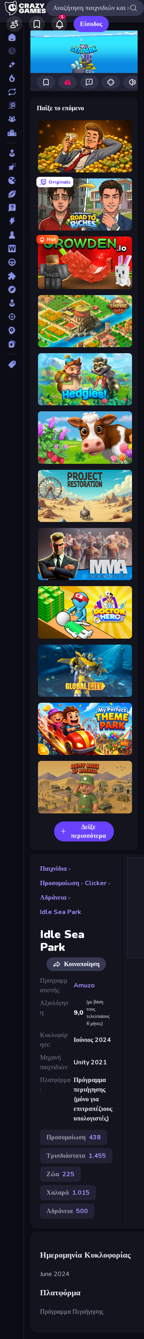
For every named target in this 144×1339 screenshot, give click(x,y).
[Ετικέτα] (12, 364)
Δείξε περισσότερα (88, 831)
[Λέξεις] (12, 248)
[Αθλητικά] (12, 194)
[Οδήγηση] (12, 262)
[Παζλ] (12, 276)
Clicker (95, 883)
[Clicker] (12, 167)
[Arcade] (12, 153)
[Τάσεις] (12, 78)
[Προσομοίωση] (12, 303)
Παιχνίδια (53, 868)
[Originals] (12, 105)
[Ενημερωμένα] (12, 92)
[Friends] (14, 24)
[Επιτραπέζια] (12, 235)
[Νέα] (12, 64)
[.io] (12, 180)
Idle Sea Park (60, 912)
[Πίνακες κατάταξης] (12, 133)
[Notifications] (59, 24)
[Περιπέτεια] (12, 289)
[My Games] (37, 24)
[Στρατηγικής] (12, 330)
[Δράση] (12, 221)
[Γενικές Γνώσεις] (12, 207)
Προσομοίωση (59, 883)
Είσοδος (91, 24)
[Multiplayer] (12, 119)
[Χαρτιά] (12, 344)
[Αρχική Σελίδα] (12, 37)
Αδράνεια (53, 897)
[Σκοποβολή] (12, 317)
